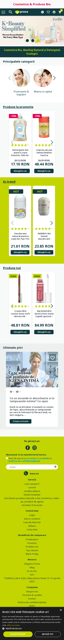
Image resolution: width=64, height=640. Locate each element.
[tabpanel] (32, 30)
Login (32, 514)
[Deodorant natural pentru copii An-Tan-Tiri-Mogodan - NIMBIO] (20, 206)
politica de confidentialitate (24, 460)
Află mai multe (13, 625)
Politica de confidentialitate (32, 602)
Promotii (32, 543)
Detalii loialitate (32, 494)
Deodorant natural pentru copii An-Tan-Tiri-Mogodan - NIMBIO (20, 236)
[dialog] (32, 623)
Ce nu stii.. (32, 570)
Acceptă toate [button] (17, 634)
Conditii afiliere (32, 491)
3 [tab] (38, 40)
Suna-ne (34, 473)
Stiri (32, 574)
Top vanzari (32, 550)
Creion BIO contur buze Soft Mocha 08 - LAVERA (20, 314)
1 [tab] (27, 40)
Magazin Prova (32, 563)
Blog (32, 567)
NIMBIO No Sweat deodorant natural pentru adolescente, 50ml (44, 236)
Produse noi (12, 268)
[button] (32, 628)
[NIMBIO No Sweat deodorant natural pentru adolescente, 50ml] (44, 206)
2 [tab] (32, 40)
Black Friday (32, 553)
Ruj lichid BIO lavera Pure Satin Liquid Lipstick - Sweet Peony (44, 314)
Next (54, 78)
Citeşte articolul (20, 421)
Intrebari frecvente (32, 505)
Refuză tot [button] (47, 634)
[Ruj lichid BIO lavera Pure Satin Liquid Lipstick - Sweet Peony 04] (44, 288)
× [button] (61, 610)
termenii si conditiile (37, 458)
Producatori (32, 539)
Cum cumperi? (32, 483)
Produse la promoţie (18, 107)
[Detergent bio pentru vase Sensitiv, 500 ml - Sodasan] (20, 127)
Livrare (32, 487)
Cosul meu (32, 529)
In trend (9, 182)
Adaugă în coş (20, 171)
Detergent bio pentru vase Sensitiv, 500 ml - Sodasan (20, 152)
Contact (32, 598)
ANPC (32, 605)
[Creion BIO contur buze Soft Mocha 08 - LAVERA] (20, 288)
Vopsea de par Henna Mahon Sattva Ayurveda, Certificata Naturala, (44, 152)
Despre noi (32, 591)
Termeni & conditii (32, 594)
